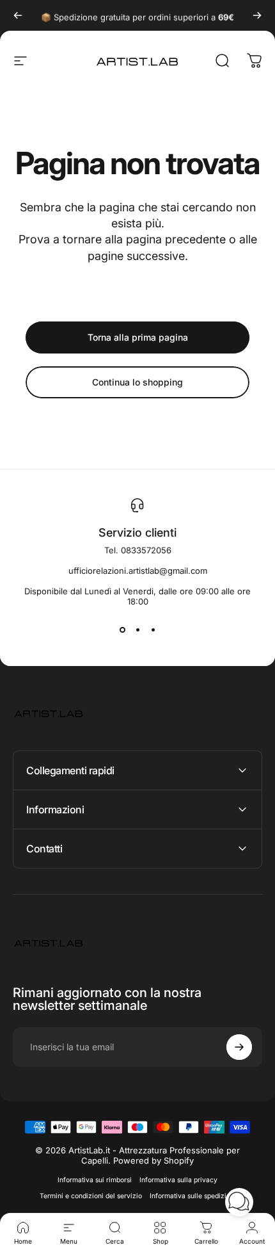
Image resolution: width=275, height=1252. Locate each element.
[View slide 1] (122, 629)
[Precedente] (18, 15)
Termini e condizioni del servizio (91, 1196)
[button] (239, 1202)
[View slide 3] (153, 629)
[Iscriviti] (239, 1047)
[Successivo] (257, 15)
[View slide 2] (137, 629)
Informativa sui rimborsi (95, 1180)
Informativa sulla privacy (178, 1180)
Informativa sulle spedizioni (193, 1196)
